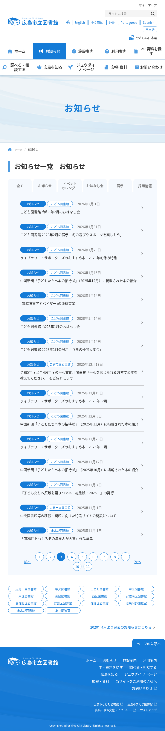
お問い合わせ (142, 688)
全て (20, 185)
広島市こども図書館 (106, 704)
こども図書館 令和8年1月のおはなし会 (50, 326)
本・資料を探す (111, 667)
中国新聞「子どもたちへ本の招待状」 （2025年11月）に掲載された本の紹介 (79, 424)
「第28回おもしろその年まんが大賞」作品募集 (56, 538)
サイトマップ (148, 5)
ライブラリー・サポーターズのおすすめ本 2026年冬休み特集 (68, 257)
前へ (27, 561)
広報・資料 (100, 681)
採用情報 (145, 185)
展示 (120, 185)
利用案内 (150, 660)
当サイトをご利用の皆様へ (136, 681)
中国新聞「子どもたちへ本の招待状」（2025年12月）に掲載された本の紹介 (78, 280)
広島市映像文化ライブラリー (113, 710)
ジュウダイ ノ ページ (140, 674)
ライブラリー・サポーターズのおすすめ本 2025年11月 (63, 446)
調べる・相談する (143, 667)
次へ (137, 561)
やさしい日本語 (146, 38)
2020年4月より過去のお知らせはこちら (120, 627)
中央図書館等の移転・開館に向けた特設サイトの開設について (68, 515)
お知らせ (45, 185)
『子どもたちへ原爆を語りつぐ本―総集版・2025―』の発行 (67, 492)
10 (77, 566)
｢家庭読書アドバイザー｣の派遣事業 (47, 303)
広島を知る (109, 674)
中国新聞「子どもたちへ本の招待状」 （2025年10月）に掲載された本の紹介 (79, 469)
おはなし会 (95, 185)
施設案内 (130, 660)
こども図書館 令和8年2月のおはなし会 (50, 211)
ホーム (18, 149)
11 (88, 566)
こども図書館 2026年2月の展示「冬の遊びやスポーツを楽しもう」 (72, 234)
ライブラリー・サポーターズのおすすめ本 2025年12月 (63, 400)
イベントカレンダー (70, 185)
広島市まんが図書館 (140, 704)
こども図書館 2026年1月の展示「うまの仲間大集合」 (61, 349)
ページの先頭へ (149, 643)
